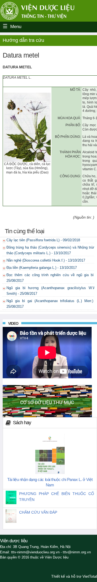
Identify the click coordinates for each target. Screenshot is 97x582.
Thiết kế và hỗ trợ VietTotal (74, 576)
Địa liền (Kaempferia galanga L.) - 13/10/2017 (41, 268)
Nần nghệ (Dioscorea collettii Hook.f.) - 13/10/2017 (45, 260)
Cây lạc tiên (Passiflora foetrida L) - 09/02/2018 (43, 240)
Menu (15, 26)
